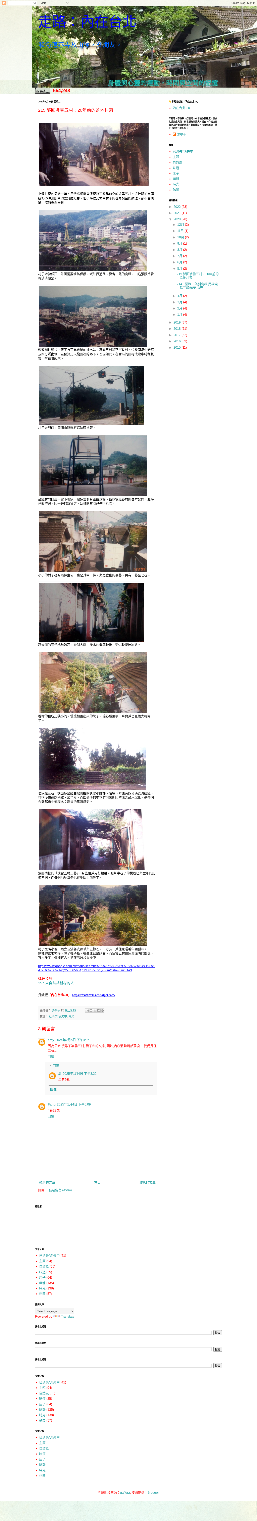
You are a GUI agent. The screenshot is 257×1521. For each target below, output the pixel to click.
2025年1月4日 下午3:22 (80, 1073)
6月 (180, 262)
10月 (181, 237)
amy (51, 1040)
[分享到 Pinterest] (102, 1011)
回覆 (51, 1056)
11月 (181, 231)
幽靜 (176, 179)
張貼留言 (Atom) (60, 1190)
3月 (180, 302)
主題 (176, 157)
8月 (180, 249)
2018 (177, 328)
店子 (176, 173)
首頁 (97, 1182)
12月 (181, 224)
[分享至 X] (95, 1011)
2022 (177, 206)
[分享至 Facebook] (99, 1011)
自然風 (177, 162)
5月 (180, 268)
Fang (52, 1104)
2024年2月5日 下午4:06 (72, 1040)
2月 (180, 308)
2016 (177, 341)
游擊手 (181, 134)
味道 (176, 168)
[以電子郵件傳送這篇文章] (87, 1011)
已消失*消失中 (58, 1016)
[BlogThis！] (91, 1011)
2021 (177, 213)
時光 (71, 1016)
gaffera (125, 1492)
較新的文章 (47, 1182)
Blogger (153, 1492)
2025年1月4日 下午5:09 (74, 1104)
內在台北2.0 (181, 108)
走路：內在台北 (87, 22)
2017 (177, 335)
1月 (180, 314)
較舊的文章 (148, 1182)
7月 (180, 256)
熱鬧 (176, 190)
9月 (180, 243)
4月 (180, 296)
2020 (177, 219)
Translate (67, 1316)
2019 (177, 322)
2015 (177, 347)
